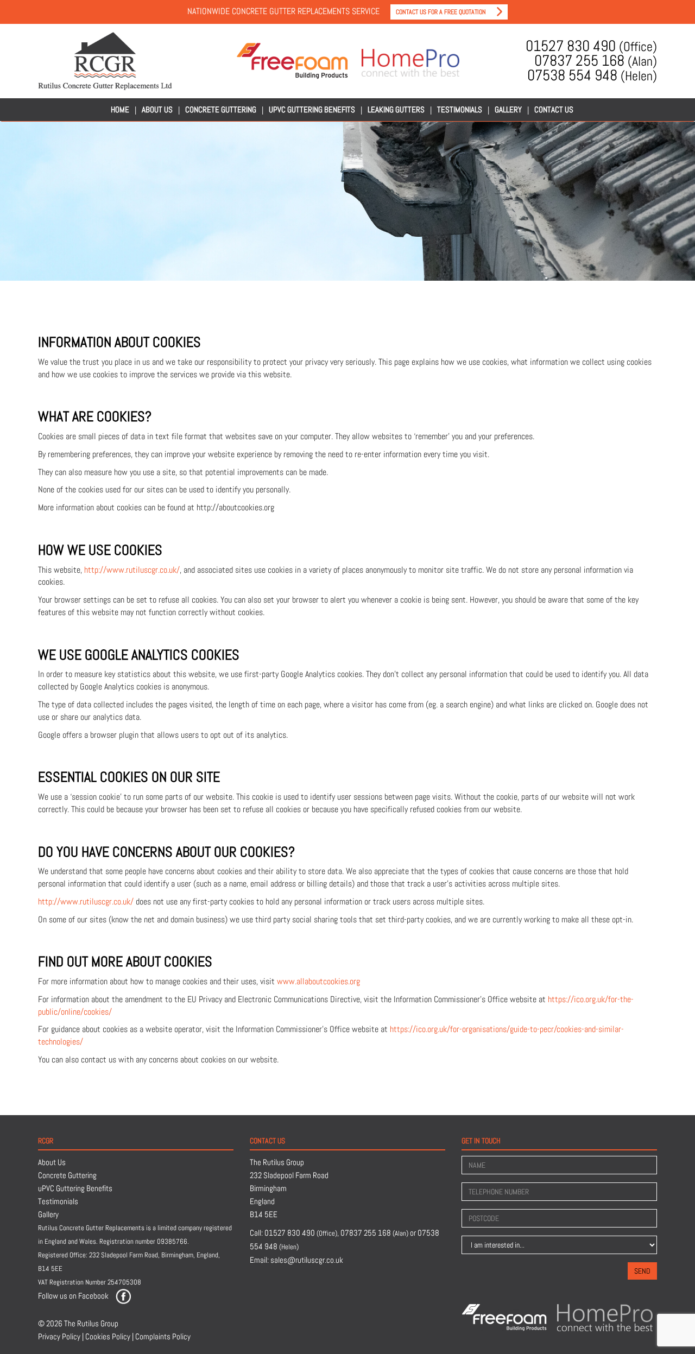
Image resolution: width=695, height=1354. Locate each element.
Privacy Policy (59, 1336)
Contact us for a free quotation (441, 12)
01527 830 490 (591, 46)
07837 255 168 (595, 61)
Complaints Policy (163, 1336)
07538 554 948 (592, 75)
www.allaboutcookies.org (318, 981)
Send (642, 1271)
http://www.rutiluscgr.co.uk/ (132, 569)
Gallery (508, 109)
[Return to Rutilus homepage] (105, 61)
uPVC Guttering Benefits (312, 109)
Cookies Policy (107, 1336)
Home (120, 109)
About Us (157, 109)
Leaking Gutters (396, 109)
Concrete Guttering (220, 109)
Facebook (93, 1295)
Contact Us (553, 109)
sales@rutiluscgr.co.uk (306, 1260)
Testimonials (459, 109)
